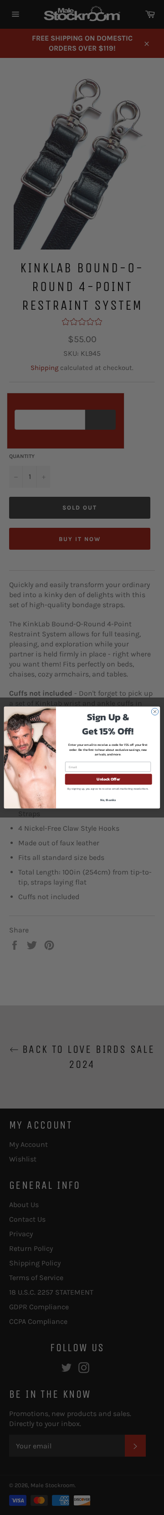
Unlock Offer (108, 779)
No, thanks (108, 799)
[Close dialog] (154, 711)
